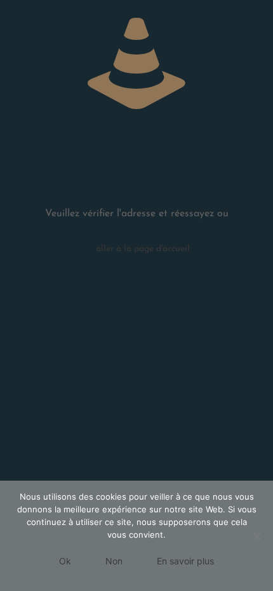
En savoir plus (185, 560)
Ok (65, 560)
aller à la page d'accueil (143, 249)
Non (114, 560)
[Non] (257, 535)
